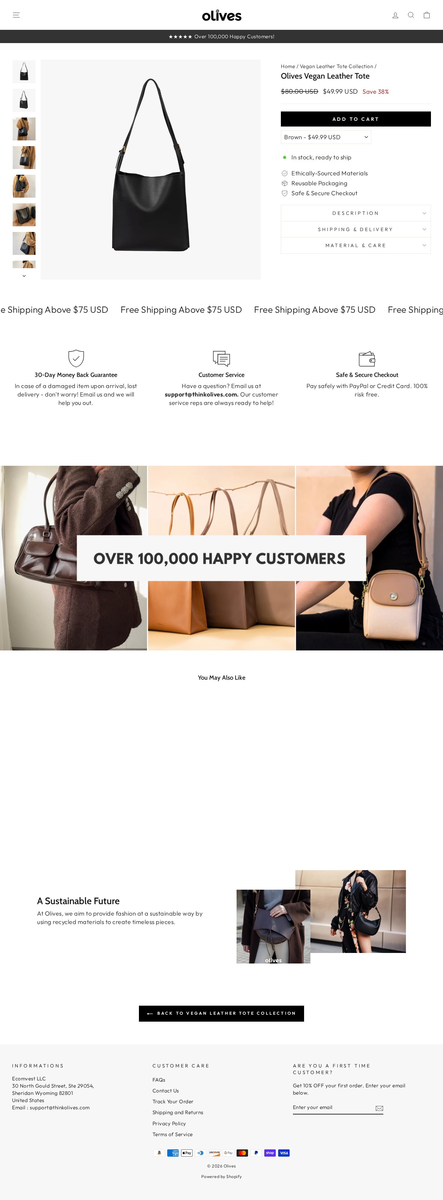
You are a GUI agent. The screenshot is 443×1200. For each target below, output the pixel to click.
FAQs (158, 1079)
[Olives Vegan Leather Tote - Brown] (54, 819)
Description (355, 213)
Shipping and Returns (177, 1112)
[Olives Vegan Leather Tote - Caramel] (62, 819)
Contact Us (165, 1090)
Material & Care (356, 245)
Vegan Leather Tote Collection (336, 66)
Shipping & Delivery (356, 229)
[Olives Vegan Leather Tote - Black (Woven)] (70, 819)
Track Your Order (173, 1101)
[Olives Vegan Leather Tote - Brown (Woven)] (78, 819)
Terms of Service (172, 1134)
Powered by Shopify (221, 1176)
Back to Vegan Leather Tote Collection (226, 1013)
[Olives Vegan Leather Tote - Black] (46, 819)
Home (288, 66)
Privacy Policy (169, 1123)
